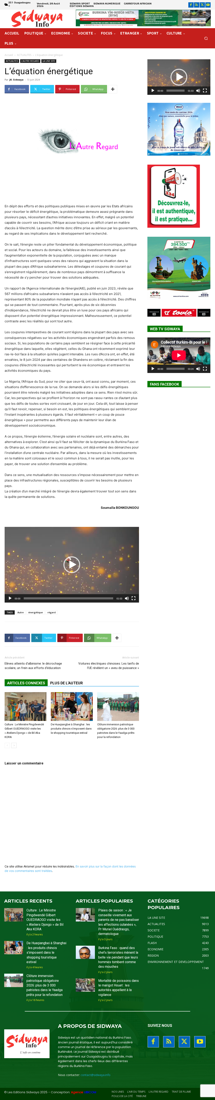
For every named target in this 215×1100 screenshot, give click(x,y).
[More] (112, 89)
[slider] (68, 598)
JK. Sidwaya (16, 79)
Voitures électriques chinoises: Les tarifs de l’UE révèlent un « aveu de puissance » (108, 666)
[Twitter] (202, 5)
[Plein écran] (133, 598)
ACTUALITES (24, 55)
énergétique (35, 612)
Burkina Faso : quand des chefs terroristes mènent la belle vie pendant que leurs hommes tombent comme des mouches (118, 957)
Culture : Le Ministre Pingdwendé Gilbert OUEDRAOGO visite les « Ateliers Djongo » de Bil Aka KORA (44, 919)
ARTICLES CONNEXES (26, 683)
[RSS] (196, 5)
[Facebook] (191, 5)
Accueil (9, 55)
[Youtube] (208, 5)
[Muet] (127, 598)
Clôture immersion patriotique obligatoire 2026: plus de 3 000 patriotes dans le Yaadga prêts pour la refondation (44, 985)
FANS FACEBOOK (164, 384)
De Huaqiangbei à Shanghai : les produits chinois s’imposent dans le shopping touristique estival (71, 728)
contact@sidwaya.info (95, 1075)
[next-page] (14, 745)
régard (51, 612)
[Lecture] (10, 598)
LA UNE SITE (49, 60)
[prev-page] (7, 745)
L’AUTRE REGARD (30, 60)
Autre (20, 612)
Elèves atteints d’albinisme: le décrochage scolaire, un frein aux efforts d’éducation (33, 666)
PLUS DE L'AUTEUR (66, 683)
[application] (72, 565)
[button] (206, 38)
